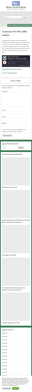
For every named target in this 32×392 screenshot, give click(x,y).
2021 (3, 349)
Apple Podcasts (12, 73)
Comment (5, 91)
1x (11, 63)
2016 (3, 366)
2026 (3, 333)
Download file (6, 69)
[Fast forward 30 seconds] (14, 63)
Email (4, 116)
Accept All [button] (15, 388)
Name (4, 110)
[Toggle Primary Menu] (16, 12)
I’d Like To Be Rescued (9, 187)
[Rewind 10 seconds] (8, 63)
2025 (3, 336)
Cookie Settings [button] (6, 388)
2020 (3, 353)
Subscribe (21, 65)
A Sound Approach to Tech (11, 323)
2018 (3, 359)
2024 (3, 340)
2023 (3, 343)
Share (27, 65)
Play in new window (16, 69)
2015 (3, 369)
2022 (3, 346)
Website (4, 123)
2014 (3, 372)
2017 (3, 362)
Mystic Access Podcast (16, 7)
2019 (3, 356)
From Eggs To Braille (9, 255)
